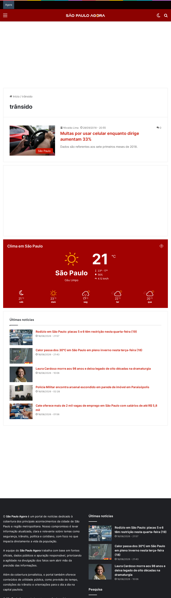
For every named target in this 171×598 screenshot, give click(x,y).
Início (16, 96)
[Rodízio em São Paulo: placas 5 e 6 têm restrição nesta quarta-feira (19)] (21, 337)
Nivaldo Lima (71, 127)
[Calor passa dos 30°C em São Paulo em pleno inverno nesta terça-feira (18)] (21, 356)
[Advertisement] (85, 55)
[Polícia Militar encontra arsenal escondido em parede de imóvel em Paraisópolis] (21, 393)
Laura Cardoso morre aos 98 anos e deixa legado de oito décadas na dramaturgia (93, 368)
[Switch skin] (158, 16)
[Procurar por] (166, 16)
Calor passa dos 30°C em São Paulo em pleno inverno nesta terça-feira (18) (89, 350)
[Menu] (5, 16)
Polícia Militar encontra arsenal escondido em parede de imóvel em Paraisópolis (92, 387)
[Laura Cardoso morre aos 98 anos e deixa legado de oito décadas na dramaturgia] (21, 374)
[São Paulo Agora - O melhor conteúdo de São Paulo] (85, 15)
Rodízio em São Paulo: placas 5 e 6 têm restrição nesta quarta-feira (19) (86, 331)
